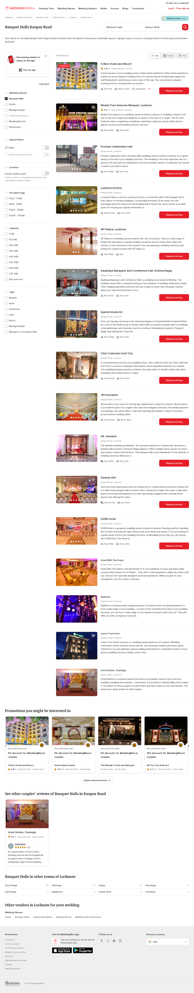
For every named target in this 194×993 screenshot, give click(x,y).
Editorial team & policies (16, 960)
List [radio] (156, 55)
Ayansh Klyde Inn (111, 312)
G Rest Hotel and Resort (116, 64)
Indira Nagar (10, 891)
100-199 (13, 239)
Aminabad (150, 891)
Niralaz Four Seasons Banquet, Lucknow (126, 105)
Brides (103, 8)
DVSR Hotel (108, 519)
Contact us (10, 940)
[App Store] (62, 953)
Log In (171, 8)
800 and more (16, 279)
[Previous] (5, 746)
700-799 (13, 273)
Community (138, 8)
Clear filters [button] (44, 84)
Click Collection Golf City (117, 353)
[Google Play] (83, 953)
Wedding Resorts (17, 121)
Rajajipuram (57, 891)
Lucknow (73, 17)
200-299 (13, 245)
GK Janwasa (108, 436)
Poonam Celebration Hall (117, 146)
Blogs (125, 8)
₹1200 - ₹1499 (16, 209)
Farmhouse (14, 309)
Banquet (13, 297)
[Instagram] (120, 940)
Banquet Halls (42, 17)
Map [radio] (184, 55)
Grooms (114, 8)
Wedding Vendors (87, 8)
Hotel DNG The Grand (112, 560)
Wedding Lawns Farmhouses (88, 917)
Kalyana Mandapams (43, 917)
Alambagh (57, 885)
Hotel (11, 303)
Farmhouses (15, 127)
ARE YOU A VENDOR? (178, 3)
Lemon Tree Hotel (110, 633)
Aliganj (102, 885)
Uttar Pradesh (59, 17)
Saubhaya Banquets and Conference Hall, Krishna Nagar (136, 270)
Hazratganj (151, 885)
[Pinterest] (114, 940)
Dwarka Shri (108, 477)
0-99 (11, 234)
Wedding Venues (66, 8)
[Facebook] (101, 940)
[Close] (45, 56)
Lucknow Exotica (111, 188)
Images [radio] (170, 55)
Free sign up (182, 8)
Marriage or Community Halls (23, 331)
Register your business (15, 952)
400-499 (13, 256)
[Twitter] (107, 940)
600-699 (13, 268)
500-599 (13, 262)
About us (9, 956)
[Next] (188, 746)
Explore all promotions (96, 780)
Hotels (12, 104)
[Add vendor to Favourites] (93, 66)
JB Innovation (109, 395)
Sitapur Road (105, 891)
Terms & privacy (12, 944)
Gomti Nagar (11, 885)
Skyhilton (105, 596)
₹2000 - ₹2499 (17, 215)
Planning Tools (46, 8)
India (155, 942)
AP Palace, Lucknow (113, 229)
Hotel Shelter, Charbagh (113, 670)
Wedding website (12, 968)
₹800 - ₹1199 (15, 204)
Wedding (9, 17)
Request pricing (174, 90)
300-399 (13, 251)
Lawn (11, 314)
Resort (12, 320)
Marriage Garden (17, 110)
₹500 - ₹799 (15, 198)
